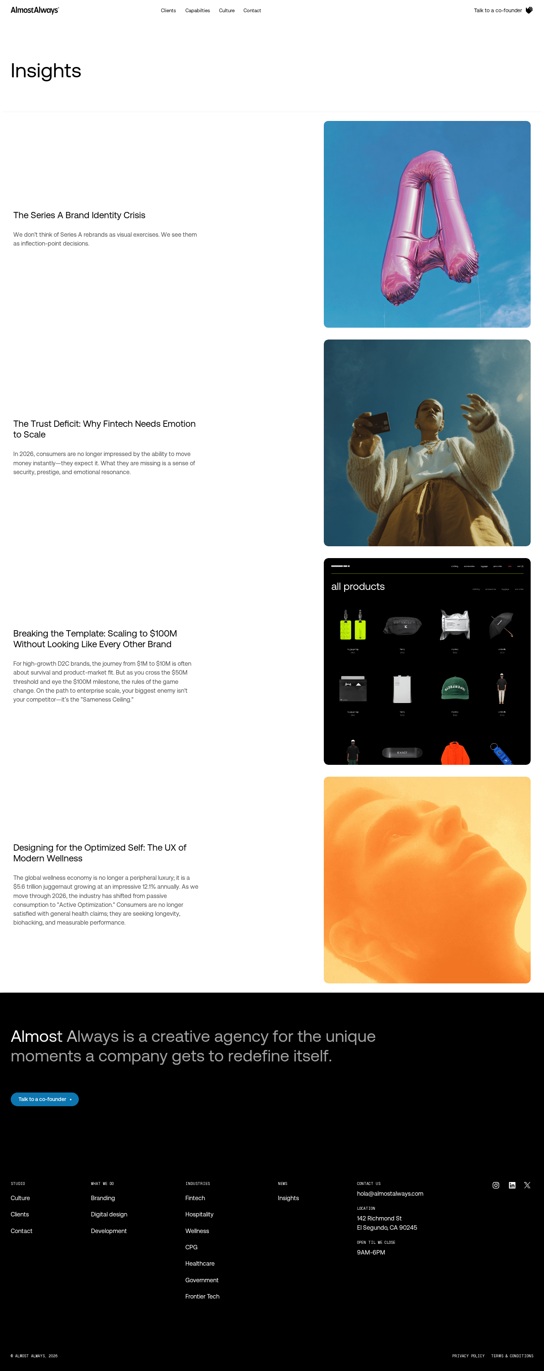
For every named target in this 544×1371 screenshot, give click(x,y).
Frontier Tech (202, 1296)
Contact (22, 1231)
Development (109, 1231)
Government (202, 1280)
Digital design (109, 1214)
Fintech (195, 1198)
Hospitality (199, 1214)
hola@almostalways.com (390, 1193)
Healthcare (200, 1263)
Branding (103, 1198)
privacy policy (468, 1356)
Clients (20, 1214)
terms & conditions (512, 1356)
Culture (20, 1198)
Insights (288, 1198)
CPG (191, 1247)
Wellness (197, 1231)
